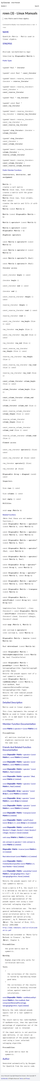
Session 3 (3, 6)
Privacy (28, 1078)
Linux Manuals (15, 3)
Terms (21, 1078)
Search (37, 6)
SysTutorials (5, 3)
